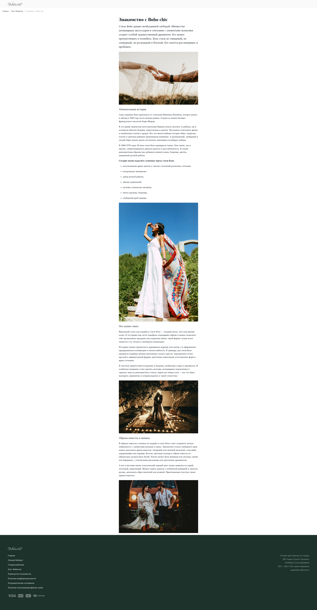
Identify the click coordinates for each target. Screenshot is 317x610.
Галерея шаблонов (16, 565)
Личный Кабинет (15, 560)
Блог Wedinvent (17, 11)
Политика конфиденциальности (22, 578)
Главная (5, 11)
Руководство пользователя (19, 574)
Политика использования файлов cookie (25, 588)
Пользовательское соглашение (21, 583)
